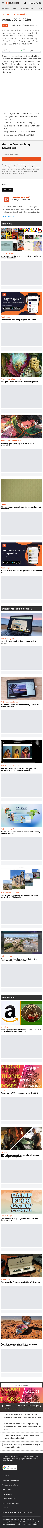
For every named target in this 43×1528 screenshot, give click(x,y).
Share (7, 50)
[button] (40, 3)
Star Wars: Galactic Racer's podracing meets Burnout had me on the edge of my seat (22, 1426)
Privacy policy (7, 1489)
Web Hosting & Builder (20, 14)
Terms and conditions (10, 1485)
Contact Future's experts (11, 1480)
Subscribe (32, 3)
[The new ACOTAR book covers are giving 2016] (21, 1399)
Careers (5, 1508)
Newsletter (37, 50)
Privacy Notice (29, 167)
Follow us (25, 50)
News (5, 25)
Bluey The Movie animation (23, 8)
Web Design (6, 14)
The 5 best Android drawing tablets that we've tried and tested (22, 1436)
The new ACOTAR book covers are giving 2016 (22, 1407)
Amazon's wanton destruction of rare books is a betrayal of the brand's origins (22, 1416)
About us (6, 1476)
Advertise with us (9, 1499)
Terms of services (27, 165)
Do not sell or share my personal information (18, 1512)
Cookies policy (7, 1494)
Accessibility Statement (11, 1503)
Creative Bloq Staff (17, 25)
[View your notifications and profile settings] (25, 3)
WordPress (7, 190)
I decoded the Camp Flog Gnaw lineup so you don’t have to (22, 1445)
